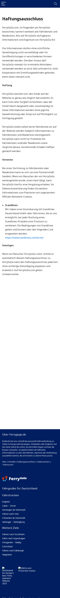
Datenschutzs (43, 461)
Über (4, 461)
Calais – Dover (9, 505)
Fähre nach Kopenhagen (13, 538)
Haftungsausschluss (26, 461)
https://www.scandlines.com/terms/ (24, 237)
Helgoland (7, 554)
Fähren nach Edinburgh (13, 550)
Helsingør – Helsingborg (13, 522)
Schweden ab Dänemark (13, 518)
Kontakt (11, 461)
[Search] (55, 4)
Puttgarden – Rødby (11, 542)
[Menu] (3, 4)
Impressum (8, 464)
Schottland (7, 546)
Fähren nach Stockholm (13, 534)
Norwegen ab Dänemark (13, 509)
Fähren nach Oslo (10, 513)
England (6, 501)
